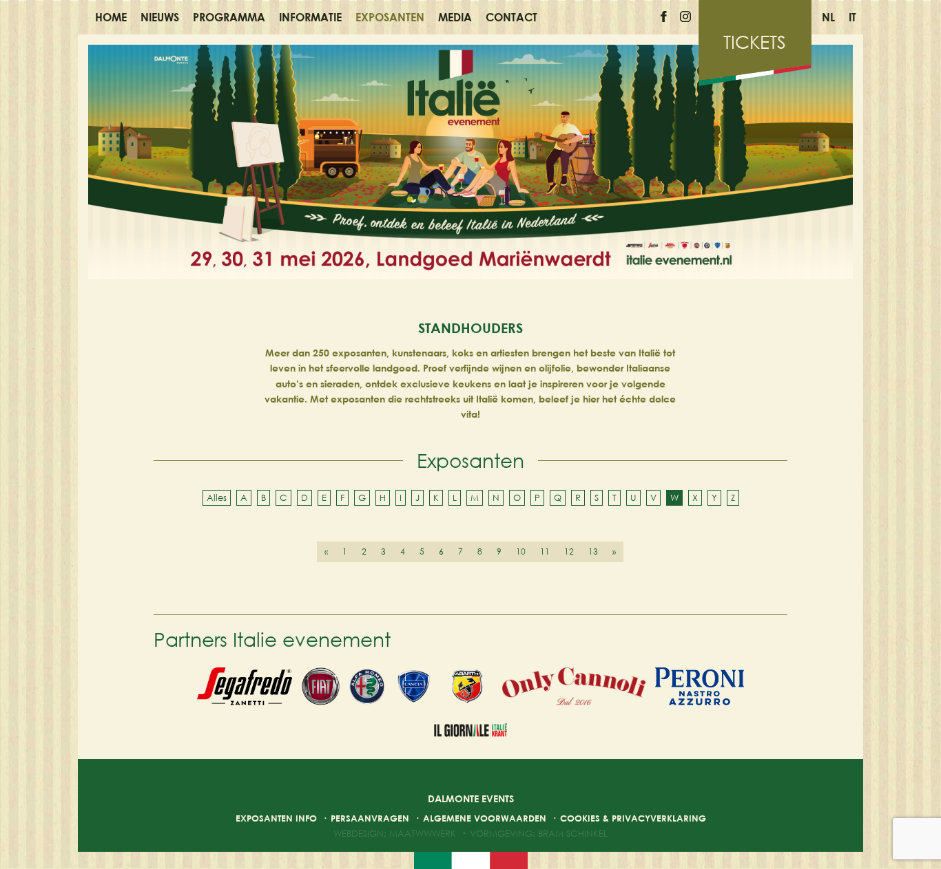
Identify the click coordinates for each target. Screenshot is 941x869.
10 (521, 551)
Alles (217, 497)
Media (455, 17)
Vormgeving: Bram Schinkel (539, 833)
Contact (511, 17)
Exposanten (389, 17)
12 (569, 551)
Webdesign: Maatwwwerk (394, 833)
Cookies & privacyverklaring (633, 818)
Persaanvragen (370, 818)
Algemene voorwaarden (484, 818)
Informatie (310, 17)
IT (852, 17)
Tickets (754, 42)
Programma (229, 17)
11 (545, 551)
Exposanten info (276, 818)
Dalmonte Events (471, 798)
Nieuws (160, 17)
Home (111, 17)
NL (828, 17)
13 (593, 551)
